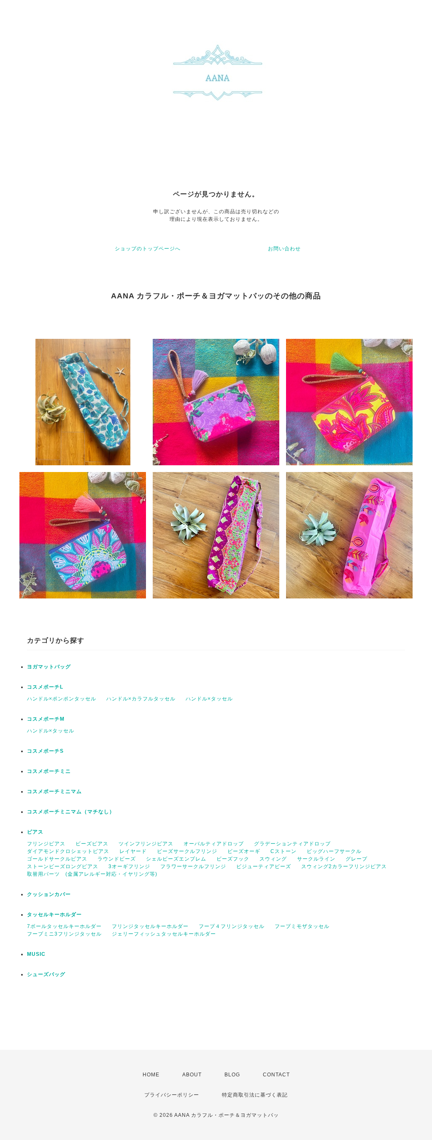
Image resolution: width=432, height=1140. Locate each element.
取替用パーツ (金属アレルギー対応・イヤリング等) (92, 874)
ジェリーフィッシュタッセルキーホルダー (164, 934)
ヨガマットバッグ (49, 667)
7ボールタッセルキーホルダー (64, 926)
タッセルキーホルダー (54, 914)
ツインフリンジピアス (146, 844)
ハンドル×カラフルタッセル (141, 699)
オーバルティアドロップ (214, 844)
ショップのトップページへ (148, 249)
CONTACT (276, 1075)
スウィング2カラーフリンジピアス (344, 866)
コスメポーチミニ (49, 771)
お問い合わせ (284, 249)
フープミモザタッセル (302, 926)
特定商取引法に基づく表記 (255, 1095)
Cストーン (283, 851)
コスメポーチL (45, 687)
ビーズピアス (92, 844)
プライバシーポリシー (171, 1095)
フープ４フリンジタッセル (232, 926)
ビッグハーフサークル (334, 851)
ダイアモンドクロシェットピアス (68, 851)
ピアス (35, 832)
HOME (151, 1075)
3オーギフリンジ (129, 866)
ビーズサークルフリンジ (187, 851)
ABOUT (192, 1075)
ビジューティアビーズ (263, 866)
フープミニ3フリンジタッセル (64, 934)
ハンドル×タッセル (209, 699)
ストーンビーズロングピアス (62, 866)
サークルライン (316, 859)
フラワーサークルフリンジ (193, 866)
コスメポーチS (45, 751)
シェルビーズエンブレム (176, 859)
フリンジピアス (46, 844)
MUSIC (36, 954)
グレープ (356, 859)
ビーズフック (232, 859)
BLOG (232, 1075)
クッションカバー (49, 894)
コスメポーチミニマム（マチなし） (71, 812)
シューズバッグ (46, 974)
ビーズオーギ (243, 851)
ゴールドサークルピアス (57, 859)
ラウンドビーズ (116, 859)
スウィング (273, 859)
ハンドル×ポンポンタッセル (61, 699)
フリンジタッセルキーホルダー (150, 926)
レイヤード (133, 851)
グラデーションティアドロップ (292, 844)
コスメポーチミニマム (54, 791)
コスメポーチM (46, 719)
